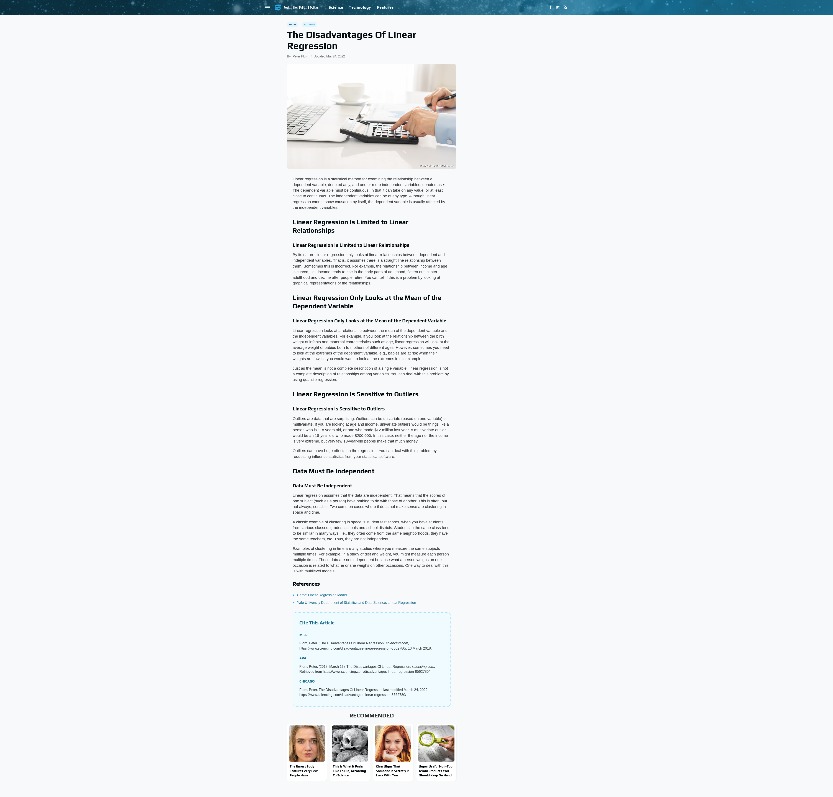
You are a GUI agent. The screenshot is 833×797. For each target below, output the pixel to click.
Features (385, 7)
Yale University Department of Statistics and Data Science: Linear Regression (356, 602)
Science (336, 7)
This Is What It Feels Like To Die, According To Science (349, 770)
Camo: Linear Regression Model (322, 595)
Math (292, 24)
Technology (360, 7)
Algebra (309, 24)
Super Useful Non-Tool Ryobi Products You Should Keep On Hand (436, 770)
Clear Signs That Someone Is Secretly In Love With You (393, 770)
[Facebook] (551, 7)
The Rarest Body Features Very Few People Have (304, 770)
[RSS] (565, 7)
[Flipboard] (558, 7)
